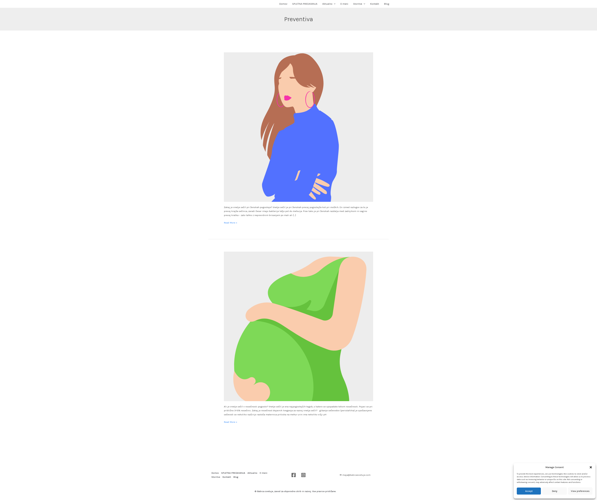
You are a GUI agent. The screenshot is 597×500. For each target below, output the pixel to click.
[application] (334, 4)
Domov (283, 3)
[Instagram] (303, 475)
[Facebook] (293, 475)
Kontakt (374, 3)
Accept (529, 491)
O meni (344, 3)
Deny (554, 491)
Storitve (357, 3)
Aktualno (327, 3)
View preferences (580, 491)
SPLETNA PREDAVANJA (304, 3)
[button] (590, 467)
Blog (386, 3)
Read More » (230, 222)
